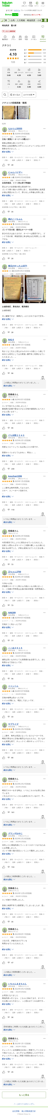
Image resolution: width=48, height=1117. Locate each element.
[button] (9, 112)
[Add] (43, 26)
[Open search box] (5, 95)
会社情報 (15, 1111)
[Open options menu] (44, 128)
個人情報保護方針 (29, 1111)
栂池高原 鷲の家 (9, 25)
